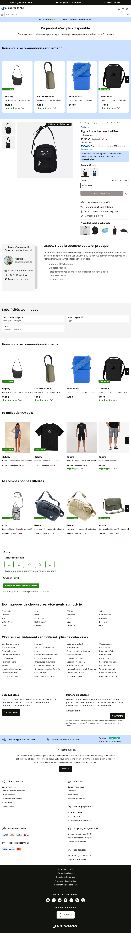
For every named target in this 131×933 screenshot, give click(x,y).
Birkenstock (104, 622)
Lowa (4, 626)
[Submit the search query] (128, 15)
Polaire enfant (73, 648)
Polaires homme (9, 662)
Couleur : (88, 165)
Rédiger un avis (86, 135)
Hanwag (103, 618)
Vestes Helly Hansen (76, 662)
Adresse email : (74, 711)
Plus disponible (102, 193)
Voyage (87, 123)
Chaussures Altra (106, 666)
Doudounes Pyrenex (76, 658)
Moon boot (39, 618)
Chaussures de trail (42, 658)
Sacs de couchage (10, 676)
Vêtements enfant (75, 644)
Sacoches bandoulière (115, 123)
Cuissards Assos (106, 644)
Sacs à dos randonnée (44, 648)
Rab (3, 618)
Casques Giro (105, 648)
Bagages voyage (98, 123)
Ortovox (5, 615)
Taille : (83, 181)
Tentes (5, 666)
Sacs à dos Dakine (75, 676)
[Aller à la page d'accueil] (82, 123)
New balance (105, 615)
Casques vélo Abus (107, 673)
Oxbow (85, 127)
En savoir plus (87, 159)
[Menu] (2, 14)
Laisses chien (105, 658)
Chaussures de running (44, 662)
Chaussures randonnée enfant (48, 669)
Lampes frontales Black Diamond (81, 669)
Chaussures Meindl (75, 673)
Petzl (101, 626)
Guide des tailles (120, 181)
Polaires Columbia (75, 666)
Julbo (101, 611)
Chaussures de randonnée (46, 655)
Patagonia (6, 611)
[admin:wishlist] (126, 193)
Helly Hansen (40, 622)
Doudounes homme (11, 655)
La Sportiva (7, 622)
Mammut (71, 626)
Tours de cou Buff (107, 669)
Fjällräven (71, 611)
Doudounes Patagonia (109, 676)
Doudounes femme (10, 644)
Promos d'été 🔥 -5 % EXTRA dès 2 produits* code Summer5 (65, 19)
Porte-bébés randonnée (45, 676)
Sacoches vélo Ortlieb (109, 662)
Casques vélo (40, 673)
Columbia (71, 615)
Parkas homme (8, 658)
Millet (36, 615)
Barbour (37, 626)
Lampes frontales (9, 673)
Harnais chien (105, 655)
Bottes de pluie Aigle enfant (79, 651)
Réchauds (38, 644)
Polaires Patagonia (75, 655)
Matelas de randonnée (12, 669)
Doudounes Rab (106, 651)
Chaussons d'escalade (44, 666)
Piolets (37, 651)
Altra (36, 611)
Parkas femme (8, 648)
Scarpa (70, 618)
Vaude (70, 622)
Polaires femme (9, 651)
